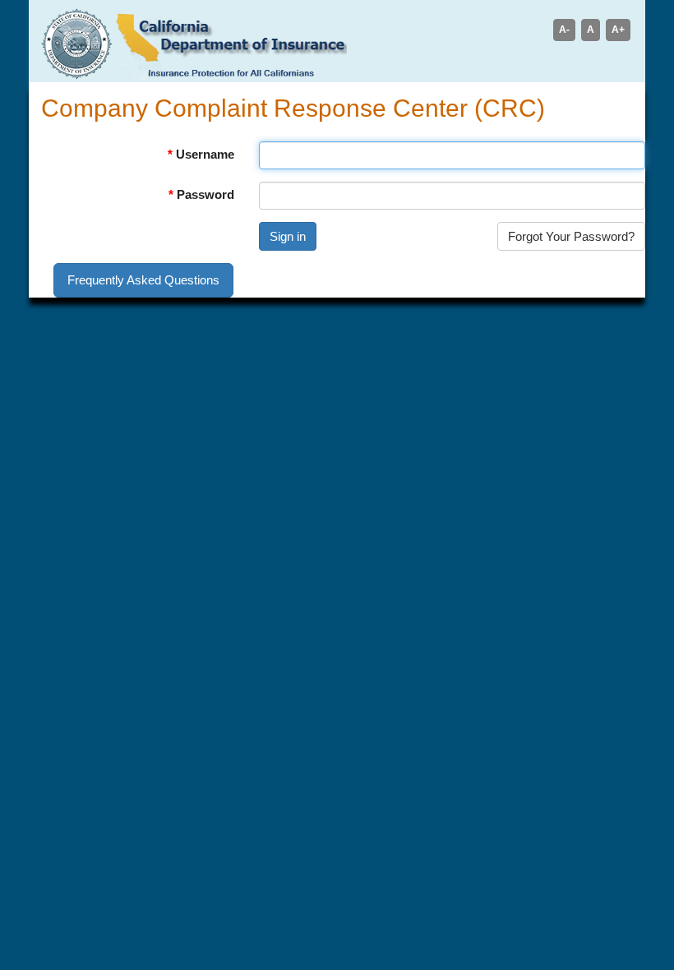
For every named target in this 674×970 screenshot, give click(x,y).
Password (205, 194)
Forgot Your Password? (571, 236)
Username (205, 154)
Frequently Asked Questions (143, 280)
